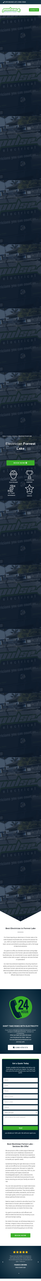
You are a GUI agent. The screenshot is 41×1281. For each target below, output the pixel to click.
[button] (3, 1262)
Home (4, 436)
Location (9, 436)
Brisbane (15, 436)
